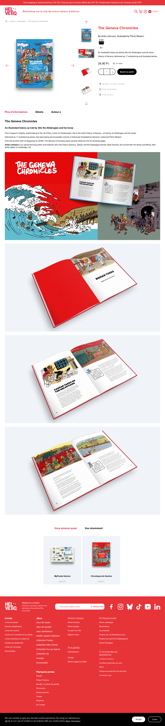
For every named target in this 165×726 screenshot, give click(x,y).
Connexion (145, 11)
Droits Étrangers (106, 643)
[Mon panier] (140, 12)
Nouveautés (10, 651)
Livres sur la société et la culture (18, 634)
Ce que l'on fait (74, 630)
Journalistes (104, 630)
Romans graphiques (13, 626)
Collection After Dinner (47, 645)
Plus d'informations (16, 112)
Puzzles (40, 658)
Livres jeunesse (11, 622)
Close (154, 719)
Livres (12, 21)
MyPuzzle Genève (62, 576)
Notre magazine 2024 (77, 662)
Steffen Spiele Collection (48, 636)
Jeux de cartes (43, 622)
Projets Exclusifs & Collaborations (113, 639)
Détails (39, 112)
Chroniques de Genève (101, 576)
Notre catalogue (106, 622)
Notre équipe (74, 626)
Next (72, 65)
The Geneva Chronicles (38, 21)
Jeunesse (21, 21)
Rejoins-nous (73, 634)
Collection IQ (42, 654)
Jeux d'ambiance (44, 631)
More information (73, 721)
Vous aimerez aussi (65, 528)
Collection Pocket (44, 640)
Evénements (73, 652)
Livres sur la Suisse (13, 647)
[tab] (20, 112)
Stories (71, 657)
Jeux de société (43, 627)
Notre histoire (74, 622)
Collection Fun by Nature (48, 649)
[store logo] (12, 11)
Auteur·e (56, 112)
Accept (139, 719)
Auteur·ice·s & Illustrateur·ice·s (112, 634)
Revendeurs (104, 626)
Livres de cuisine (12, 630)
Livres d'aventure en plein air (17, 639)
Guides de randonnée (14, 643)
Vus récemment (94, 528)
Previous (7, 65)
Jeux (39, 618)
